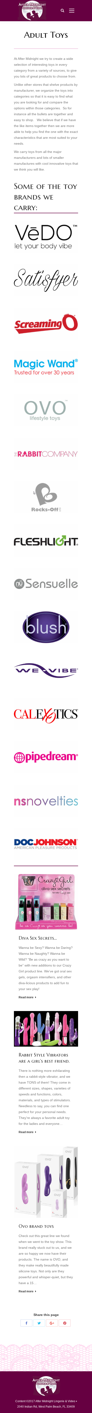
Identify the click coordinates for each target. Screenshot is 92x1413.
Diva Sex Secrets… (38, 938)
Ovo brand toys (36, 1226)
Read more (26, 997)
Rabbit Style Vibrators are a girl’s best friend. (44, 1058)
